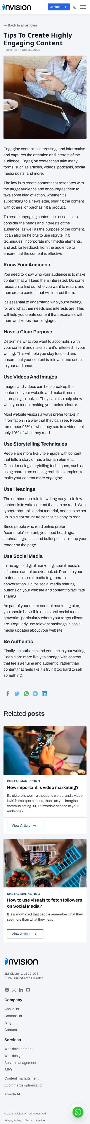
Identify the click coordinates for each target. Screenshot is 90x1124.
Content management (21, 1078)
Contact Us (13, 1015)
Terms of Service (35, 1120)
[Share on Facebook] (7, 693)
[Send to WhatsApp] (25, 693)
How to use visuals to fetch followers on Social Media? (44, 903)
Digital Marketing (23, 781)
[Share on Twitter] (16, 693)
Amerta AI (12, 1094)
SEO (8, 1069)
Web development (18, 1048)
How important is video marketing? (43, 787)
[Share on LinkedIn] (43, 693)
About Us (11, 1008)
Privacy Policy (12, 1120)
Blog (8, 1022)
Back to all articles (22, 25)
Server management (20, 1062)
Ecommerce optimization (23, 1085)
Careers (10, 1029)
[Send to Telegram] (34, 693)
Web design (13, 1055)
